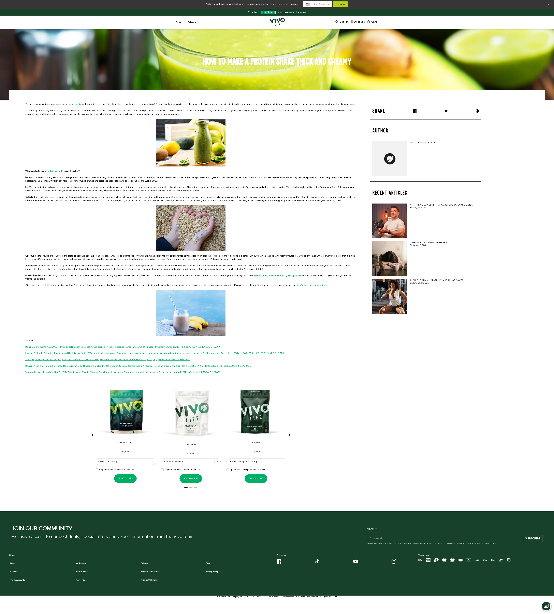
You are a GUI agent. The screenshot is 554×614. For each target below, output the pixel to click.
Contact (14, 571)
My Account (81, 563)
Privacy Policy (212, 571)
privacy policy (491, 543)
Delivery (144, 563)
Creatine (256, 442)
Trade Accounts (17, 580)
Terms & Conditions (150, 571)
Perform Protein (125, 442)
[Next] (289, 435)
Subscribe (532, 538)
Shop (179, 22)
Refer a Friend (82, 571)
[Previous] (93, 435)
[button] (318, 4)
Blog (12, 563)
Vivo (191, 22)
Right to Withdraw (149, 580)
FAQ (208, 563)
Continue (340, 4)
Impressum (80, 580)
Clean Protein (191, 444)
